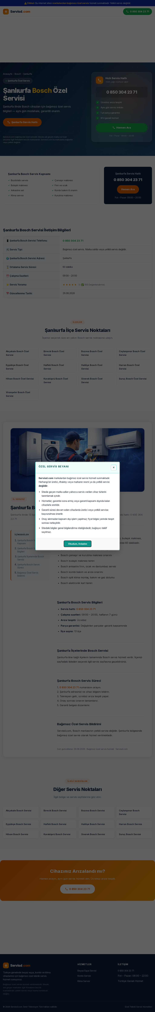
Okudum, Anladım (77, 544)
